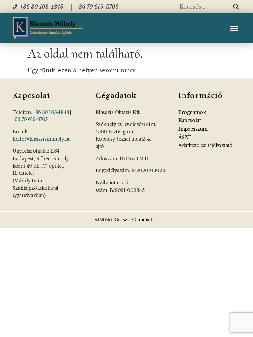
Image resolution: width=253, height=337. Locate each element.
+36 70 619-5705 (30, 119)
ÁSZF (184, 137)
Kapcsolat (189, 120)
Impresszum (193, 129)
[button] (234, 28)
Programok (192, 112)
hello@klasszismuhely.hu (42, 139)
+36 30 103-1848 (51, 112)
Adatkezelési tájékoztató (205, 145)
